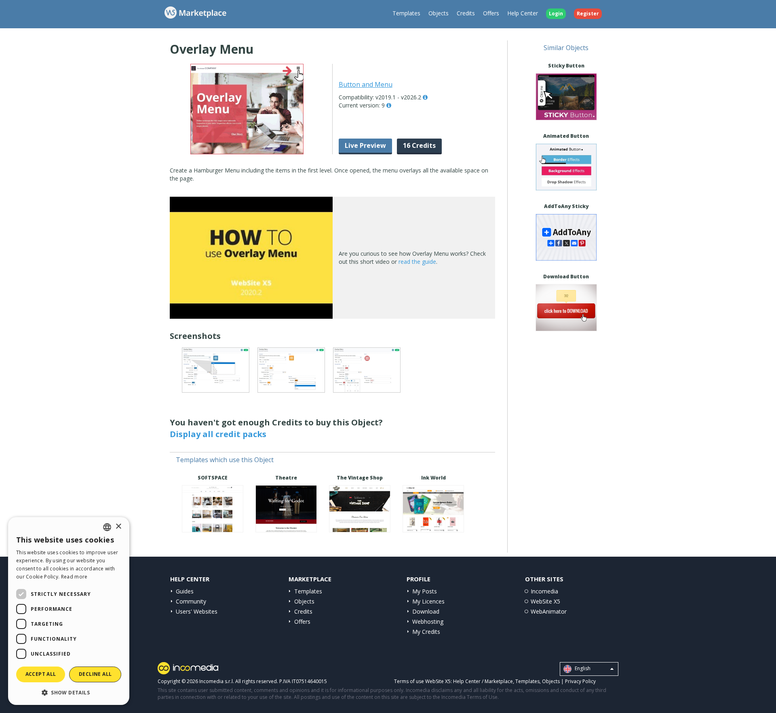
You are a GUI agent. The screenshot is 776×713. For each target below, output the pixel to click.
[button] (68, 692)
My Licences (428, 601)
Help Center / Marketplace (483, 681)
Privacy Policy (580, 681)
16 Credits (419, 145)
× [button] (118, 527)
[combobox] (107, 527)
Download (425, 611)
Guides (185, 591)
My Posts (424, 591)
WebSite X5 (545, 601)
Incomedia (544, 591)
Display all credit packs (218, 434)
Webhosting (427, 621)
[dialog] (68, 611)
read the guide (417, 261)
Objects (438, 13)
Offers (491, 13)
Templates (406, 13)
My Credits (426, 631)
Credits (466, 13)
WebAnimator (549, 611)
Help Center (522, 13)
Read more (74, 576)
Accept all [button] (40, 674)
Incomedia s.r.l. (216, 681)
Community (191, 601)
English (582, 668)
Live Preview (365, 145)
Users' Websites (196, 611)
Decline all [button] (95, 674)
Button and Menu (365, 84)
